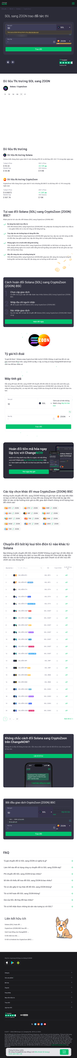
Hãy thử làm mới (33, 32)
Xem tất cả (67, 719)
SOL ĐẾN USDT (24, 611)
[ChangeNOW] (4, 3)
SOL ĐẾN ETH (22, 589)
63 (17, 719)
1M (13, 94)
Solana (18, 9)
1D (5, 94)
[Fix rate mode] (54, 42)
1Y (21, 94)
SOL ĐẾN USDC (24, 689)
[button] (63, 27)
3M (17, 94)
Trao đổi (38, 49)
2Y (25, 94)
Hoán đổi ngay (38, 322)
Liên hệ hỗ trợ (38, 756)
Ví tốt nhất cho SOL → (12, 936)
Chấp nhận (64, 1052)
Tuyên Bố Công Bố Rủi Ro (58, 1045)
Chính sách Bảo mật (15, 1054)
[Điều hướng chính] (73, 3)
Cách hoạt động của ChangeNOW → (17, 932)
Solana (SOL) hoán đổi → (13, 924)
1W (9, 94)
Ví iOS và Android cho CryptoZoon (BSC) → (19, 939)
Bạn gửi (10, 25)
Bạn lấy (10, 39)
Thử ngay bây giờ (29, 472)
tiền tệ (11, 9)
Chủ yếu (4, 9)
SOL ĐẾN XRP (22, 661)
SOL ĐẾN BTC (22, 575)
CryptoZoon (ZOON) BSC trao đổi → (17, 928)
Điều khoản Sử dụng (41, 1052)
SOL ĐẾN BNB (24, 675)
